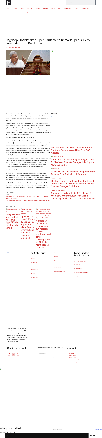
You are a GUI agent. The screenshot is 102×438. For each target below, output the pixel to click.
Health (53, 8)
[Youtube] (18, 354)
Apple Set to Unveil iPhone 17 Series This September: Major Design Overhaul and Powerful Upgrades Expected (28, 227)
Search (92, 435)
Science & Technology (23, 12)
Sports (59, 8)
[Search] (95, 2)
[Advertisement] (51, 26)
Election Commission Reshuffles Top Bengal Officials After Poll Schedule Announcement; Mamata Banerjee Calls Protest (72, 184)
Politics (15, 8)
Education (29, 8)
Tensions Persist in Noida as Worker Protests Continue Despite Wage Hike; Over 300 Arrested (73, 150)
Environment (10, 12)
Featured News (68, 8)
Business (37, 8)
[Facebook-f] (9, 354)
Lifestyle (45, 8)
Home (8, 8)
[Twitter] (13, 354)
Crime (76, 8)
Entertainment (85, 8)
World (22, 8)
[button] (7, 194)
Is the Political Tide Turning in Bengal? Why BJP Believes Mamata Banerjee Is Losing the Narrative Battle (72, 162)
